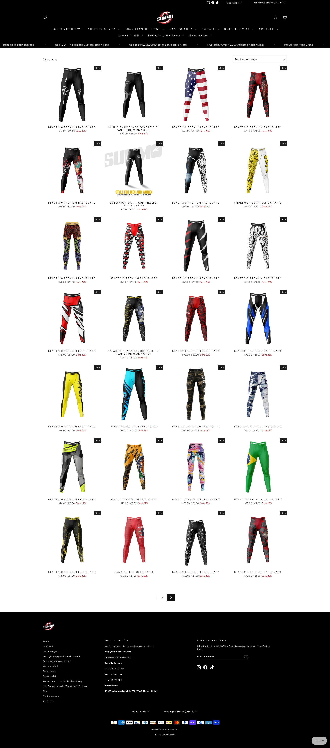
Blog (45, 691)
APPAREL (267, 29)
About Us (47, 701)
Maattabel (48, 646)
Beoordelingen (50, 651)
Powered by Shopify (165, 734)
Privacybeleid (50, 676)
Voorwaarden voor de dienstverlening (62, 681)
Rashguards (182, 29)
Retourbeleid (49, 671)
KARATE (209, 29)
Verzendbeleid (50, 666)
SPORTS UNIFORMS (165, 35)
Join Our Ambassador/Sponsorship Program (65, 686)
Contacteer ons (51, 696)
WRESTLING (129, 35)
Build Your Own (67, 29)
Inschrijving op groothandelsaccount (61, 656)
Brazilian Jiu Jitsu (143, 29)
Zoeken (46, 641)
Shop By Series (102, 29)
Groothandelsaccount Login (57, 661)
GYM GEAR (199, 35)
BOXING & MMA (237, 29)
